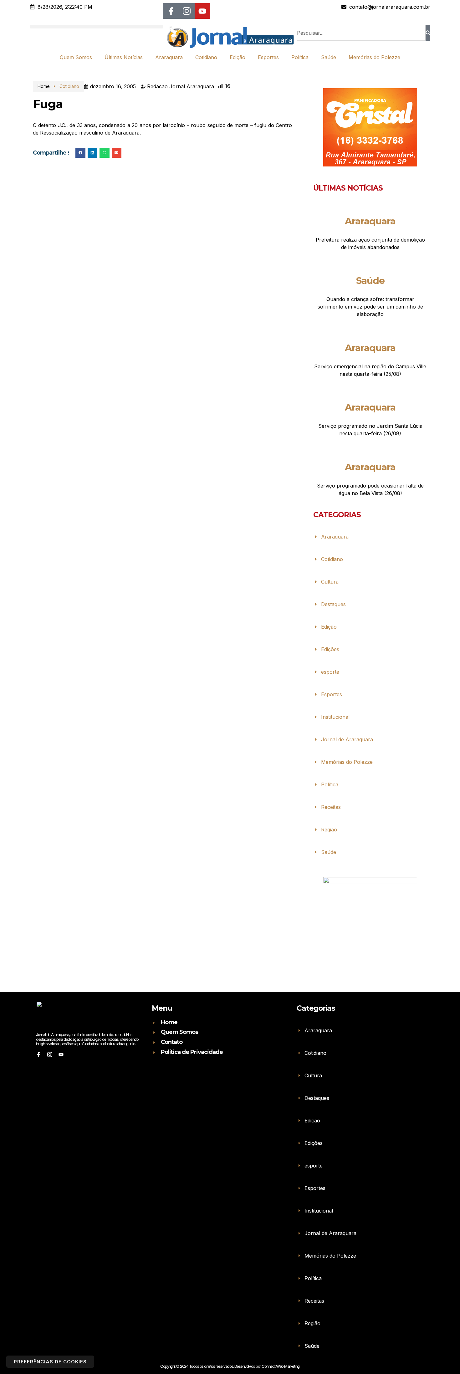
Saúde (328, 57)
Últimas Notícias (124, 57)
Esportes (268, 57)
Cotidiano (206, 57)
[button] (96, 26)
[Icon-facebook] (171, 11)
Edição (237, 57)
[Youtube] (202, 11)
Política (300, 57)
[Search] (428, 33)
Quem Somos (76, 57)
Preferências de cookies (50, 1362)
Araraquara (169, 57)
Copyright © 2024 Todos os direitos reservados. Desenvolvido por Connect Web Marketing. (230, 1366)
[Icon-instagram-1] (187, 11)
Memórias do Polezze (374, 57)
